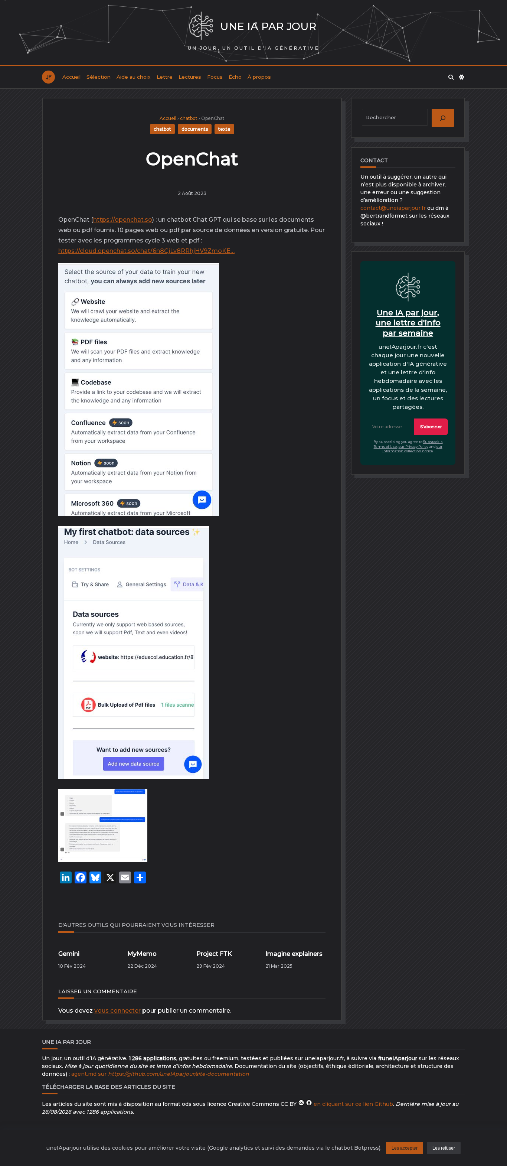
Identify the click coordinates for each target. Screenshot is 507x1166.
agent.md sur (160, 1074)
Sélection (98, 77)
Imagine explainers (294, 953)
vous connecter (117, 1010)
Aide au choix (134, 77)
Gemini (68, 953)
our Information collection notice (412, 448)
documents (194, 129)
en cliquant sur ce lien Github (353, 1104)
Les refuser (443, 1148)
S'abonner (431, 426)
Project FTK (214, 953)
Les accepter (405, 1148)
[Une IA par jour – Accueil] (201, 26)
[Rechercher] (451, 77)
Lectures (190, 77)
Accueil (71, 77)
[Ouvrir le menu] (48, 77)
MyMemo (142, 953)
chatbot (188, 118)
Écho (235, 77)
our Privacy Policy (413, 446)
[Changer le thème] (462, 77)
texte (224, 129)
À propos (259, 77)
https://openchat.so (122, 219)
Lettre (165, 77)
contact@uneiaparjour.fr (393, 208)
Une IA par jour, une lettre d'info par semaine (408, 323)
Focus (215, 77)
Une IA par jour (268, 26)
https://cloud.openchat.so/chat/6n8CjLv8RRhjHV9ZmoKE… (146, 250)
